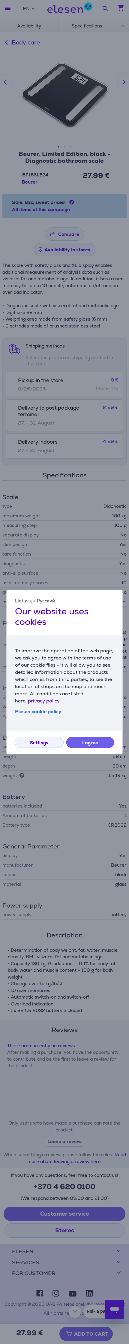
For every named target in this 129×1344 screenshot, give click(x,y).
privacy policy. (44, 701)
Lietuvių (23, 601)
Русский (46, 601)
